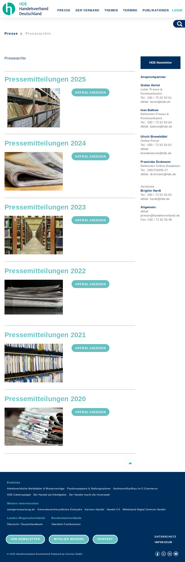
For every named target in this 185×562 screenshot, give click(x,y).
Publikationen (156, 10)
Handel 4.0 (113, 509)
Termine (130, 10)
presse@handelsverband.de (160, 215)
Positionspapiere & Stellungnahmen (89, 488)
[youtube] (176, 554)
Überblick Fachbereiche (66, 524)
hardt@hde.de (160, 199)
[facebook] (157, 554)
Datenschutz (166, 536)
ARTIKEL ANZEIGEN (90, 92)
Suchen (181, 23)
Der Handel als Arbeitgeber (50, 494)
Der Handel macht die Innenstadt (89, 494)
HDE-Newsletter (160, 62)
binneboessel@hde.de (156, 153)
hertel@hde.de (160, 102)
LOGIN (176, 10)
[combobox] (175, 23)
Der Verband (87, 10)
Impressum (163, 542)
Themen (111, 10)
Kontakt (105, 539)
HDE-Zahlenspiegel (19, 494)
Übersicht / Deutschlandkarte (25, 524)
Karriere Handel (94, 509)
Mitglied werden (69, 539)
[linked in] (169, 554)
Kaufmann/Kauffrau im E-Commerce (135, 488)
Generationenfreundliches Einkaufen (59, 509)
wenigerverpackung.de (21, 509)
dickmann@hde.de (163, 174)
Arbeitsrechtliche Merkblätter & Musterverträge (35, 488)
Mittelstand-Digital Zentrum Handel (144, 509)
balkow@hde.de (161, 126)
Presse (63, 10)
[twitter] (163, 554)
